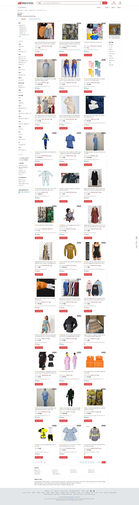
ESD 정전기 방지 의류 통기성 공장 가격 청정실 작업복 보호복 (45, 299)
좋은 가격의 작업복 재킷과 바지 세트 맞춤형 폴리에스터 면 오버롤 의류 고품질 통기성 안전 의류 (69, 408)
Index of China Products (78, 494)
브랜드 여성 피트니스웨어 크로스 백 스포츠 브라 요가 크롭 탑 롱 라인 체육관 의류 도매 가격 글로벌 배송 (94, 262)
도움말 (106, 7)
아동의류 (23, 29)
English (29, 492)
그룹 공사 (22, 170)
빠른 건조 (22, 62)
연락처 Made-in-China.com (74, 490)
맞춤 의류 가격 (91, 472)
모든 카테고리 (22, 7)
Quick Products (57, 494)
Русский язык (73, 492)
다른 (20, 36)
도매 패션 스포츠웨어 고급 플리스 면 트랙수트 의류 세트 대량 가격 (69, 189)
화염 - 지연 (22, 58)
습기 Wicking (23, 60)
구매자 (98, 7)
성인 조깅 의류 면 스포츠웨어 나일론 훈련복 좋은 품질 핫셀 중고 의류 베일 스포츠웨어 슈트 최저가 (69, 43)
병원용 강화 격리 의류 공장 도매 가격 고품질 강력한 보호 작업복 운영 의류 (45, 79)
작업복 (110, 56)
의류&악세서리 (22, 25)
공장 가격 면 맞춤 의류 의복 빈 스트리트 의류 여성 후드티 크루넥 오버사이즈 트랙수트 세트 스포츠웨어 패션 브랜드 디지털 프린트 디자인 (95, 299)
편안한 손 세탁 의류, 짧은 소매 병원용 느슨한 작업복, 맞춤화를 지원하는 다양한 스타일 (45, 408)
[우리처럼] (91, 490)
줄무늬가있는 (22, 150)
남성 (21, 85)
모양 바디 (22, 57)
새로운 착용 (111, 60)
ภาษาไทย (96, 492)
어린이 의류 (111, 53)
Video (79, 23)
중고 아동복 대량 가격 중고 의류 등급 (44, 225)
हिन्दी (92, 492)
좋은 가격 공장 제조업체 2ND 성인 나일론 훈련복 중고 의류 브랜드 (94, 408)
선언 (51, 490)
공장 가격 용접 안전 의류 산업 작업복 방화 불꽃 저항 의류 (70, 262)
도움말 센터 (47, 490)
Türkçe (101, 492)
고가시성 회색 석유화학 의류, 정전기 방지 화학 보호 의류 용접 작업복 (94, 445)
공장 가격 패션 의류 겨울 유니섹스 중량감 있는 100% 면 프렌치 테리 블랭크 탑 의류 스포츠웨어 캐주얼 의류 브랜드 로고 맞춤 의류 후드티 (70, 116)
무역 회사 (23, 165)
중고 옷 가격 (73, 470)
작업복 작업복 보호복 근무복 (67, 371)
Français (48, 492)
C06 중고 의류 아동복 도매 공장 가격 (93, 42)
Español (52, 492)
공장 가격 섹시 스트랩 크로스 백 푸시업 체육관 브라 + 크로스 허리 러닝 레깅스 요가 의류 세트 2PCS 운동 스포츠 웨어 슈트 (70, 79)
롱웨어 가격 (37, 470)
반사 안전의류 (24, 34)
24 (38, 462)
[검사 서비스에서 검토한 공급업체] (25, 158)
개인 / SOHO (22, 172)
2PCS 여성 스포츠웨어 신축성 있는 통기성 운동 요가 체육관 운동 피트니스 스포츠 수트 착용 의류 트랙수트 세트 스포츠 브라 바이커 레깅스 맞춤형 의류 (45, 335)
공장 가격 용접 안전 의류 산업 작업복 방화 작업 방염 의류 (45, 152)
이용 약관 (73, 500)
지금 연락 (40, 55)
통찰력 (87, 490)
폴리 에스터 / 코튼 (24, 118)
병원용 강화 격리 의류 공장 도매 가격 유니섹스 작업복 (94, 152)
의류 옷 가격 (91, 470)
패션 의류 (111, 58)
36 (41, 462)
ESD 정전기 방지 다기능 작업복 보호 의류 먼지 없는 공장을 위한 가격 (94, 116)
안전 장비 (111, 44)
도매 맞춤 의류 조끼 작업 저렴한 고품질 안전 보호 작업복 (94, 372)
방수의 (21, 80)
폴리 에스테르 (23, 108)
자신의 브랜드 (24, 183)
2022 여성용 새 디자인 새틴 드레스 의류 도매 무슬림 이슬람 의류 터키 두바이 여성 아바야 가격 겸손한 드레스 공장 (45, 116)
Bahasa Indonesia (112, 492)
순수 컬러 (22, 144)
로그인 (120, 3)
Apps (113, 7)
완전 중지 (22, 75)
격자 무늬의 (22, 139)
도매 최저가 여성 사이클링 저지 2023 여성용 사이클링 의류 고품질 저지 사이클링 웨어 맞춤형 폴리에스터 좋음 (70, 152)
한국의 (78, 492)
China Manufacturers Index (66, 494)
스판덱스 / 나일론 (24, 123)
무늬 (21, 134)
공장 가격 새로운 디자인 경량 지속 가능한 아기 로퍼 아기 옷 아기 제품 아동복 (94, 79)
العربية (83, 492)
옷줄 (110, 62)
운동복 (110, 49)
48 (44, 462)
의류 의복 (111, 51)
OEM (22, 181)
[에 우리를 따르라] (93, 490)
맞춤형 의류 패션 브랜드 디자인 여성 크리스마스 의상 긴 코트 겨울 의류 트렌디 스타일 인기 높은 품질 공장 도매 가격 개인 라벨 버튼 (95, 225)
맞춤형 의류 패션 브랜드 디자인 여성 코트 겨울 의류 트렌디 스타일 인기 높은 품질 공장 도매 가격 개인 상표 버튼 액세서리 (94, 189)
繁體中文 (38, 492)
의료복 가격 (37, 474)
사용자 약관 (56, 490)
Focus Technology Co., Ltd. (71, 497)
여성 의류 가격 (73, 472)
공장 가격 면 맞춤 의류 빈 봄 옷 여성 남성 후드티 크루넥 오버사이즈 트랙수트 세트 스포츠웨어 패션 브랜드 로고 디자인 (45, 43)
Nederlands (87, 492)
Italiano (67, 492)
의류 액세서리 (37, 472)
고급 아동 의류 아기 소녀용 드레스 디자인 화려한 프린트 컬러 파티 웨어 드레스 (70, 445)
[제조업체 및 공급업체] (25, 2)
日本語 (43, 492)
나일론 (21, 103)
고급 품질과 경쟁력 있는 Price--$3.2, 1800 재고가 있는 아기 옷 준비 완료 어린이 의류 (45, 189)
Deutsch (57, 492)
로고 (21, 129)
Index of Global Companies (89, 494)
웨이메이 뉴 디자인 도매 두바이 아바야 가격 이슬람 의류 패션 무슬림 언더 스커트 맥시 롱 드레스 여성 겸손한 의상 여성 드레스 (69, 299)
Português (62, 492)
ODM (22, 179)
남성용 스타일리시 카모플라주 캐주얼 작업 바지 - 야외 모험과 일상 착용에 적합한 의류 (94, 335)
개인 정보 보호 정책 (64, 490)
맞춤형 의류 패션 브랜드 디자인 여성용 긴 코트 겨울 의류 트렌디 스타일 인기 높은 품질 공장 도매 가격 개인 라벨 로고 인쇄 (45, 262)
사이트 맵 (83, 490)
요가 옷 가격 (55, 470)
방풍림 (21, 64)
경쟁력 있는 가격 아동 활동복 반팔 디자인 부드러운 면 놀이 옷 (70, 225)
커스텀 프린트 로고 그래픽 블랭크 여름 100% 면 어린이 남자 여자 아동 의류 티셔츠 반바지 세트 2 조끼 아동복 (45, 372)
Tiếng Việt (106, 492)
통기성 (22, 69)
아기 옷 (110, 47)
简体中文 (33, 492)
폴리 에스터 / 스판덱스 (25, 113)
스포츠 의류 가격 (56, 474)
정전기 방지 (22, 51)
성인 (21, 46)
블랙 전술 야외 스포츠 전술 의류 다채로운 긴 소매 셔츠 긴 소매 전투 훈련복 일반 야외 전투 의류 (70, 335)
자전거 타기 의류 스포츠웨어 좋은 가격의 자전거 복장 (45, 445)
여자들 (22, 87)
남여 (21, 92)
